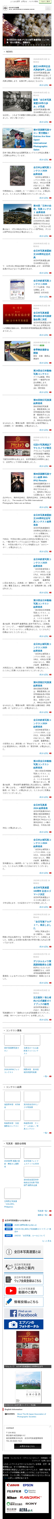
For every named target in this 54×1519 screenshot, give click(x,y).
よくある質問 (15, 1)
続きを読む (44, 85)
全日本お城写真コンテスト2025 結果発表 (42, 647)
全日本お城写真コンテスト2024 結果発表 (42, 843)
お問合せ (24, 1)
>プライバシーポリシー (31, 1458)
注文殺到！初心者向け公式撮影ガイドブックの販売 (42, 1000)
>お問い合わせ (46, 1461)
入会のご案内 (45, 1)
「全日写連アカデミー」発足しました (42, 925)
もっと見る (46, 1241)
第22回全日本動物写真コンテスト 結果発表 (42, 764)
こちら (5, 1478)
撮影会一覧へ (43, 1215)
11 (44, 45)
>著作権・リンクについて (12, 1458)
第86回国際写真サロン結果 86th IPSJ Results (42, 477)
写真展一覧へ (43, 1211)
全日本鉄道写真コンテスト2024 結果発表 (42, 723)
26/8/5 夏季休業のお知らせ (25, 1225)
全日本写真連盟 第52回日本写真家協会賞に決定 (42, 316)
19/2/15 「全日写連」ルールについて (29, 1236)
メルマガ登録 (33, 1)
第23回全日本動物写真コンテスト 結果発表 (42, 603)
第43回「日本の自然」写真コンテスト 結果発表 (42, 209)
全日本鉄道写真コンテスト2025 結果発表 (42, 562)
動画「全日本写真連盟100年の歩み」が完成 (42, 103)
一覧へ (46, 1076)
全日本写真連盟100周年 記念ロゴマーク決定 (42, 890)
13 (49, 45)
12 (46, 45)
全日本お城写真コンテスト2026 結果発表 (42, 170)
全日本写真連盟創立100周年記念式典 (42, 254)
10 (41, 45)
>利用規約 (44, 1458)
